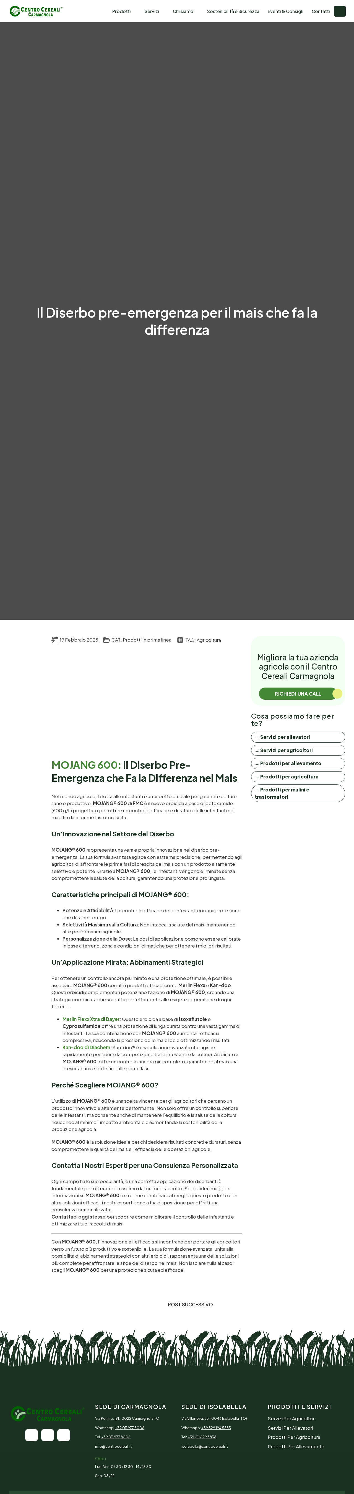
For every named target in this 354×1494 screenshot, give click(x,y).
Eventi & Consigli (285, 11)
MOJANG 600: (86, 765)
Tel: (113, 1437)
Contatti (321, 11)
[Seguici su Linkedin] (63, 1435)
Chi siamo (183, 11)
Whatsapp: (119, 1428)
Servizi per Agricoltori (292, 1418)
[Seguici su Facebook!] (47, 1435)
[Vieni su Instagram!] (31, 1435)
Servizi (152, 11)
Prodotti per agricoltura (294, 1437)
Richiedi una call (298, 694)
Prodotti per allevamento (296, 1446)
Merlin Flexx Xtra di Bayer (91, 1019)
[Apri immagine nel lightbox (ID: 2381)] (194, 694)
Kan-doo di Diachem (86, 1047)
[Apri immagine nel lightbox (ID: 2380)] (99, 694)
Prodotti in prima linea (147, 640)
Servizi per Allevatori (290, 1428)
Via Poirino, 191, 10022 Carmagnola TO (127, 1418)
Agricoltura (209, 640)
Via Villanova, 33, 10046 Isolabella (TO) (214, 1418)
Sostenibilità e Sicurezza (233, 11)
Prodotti (121, 11)
